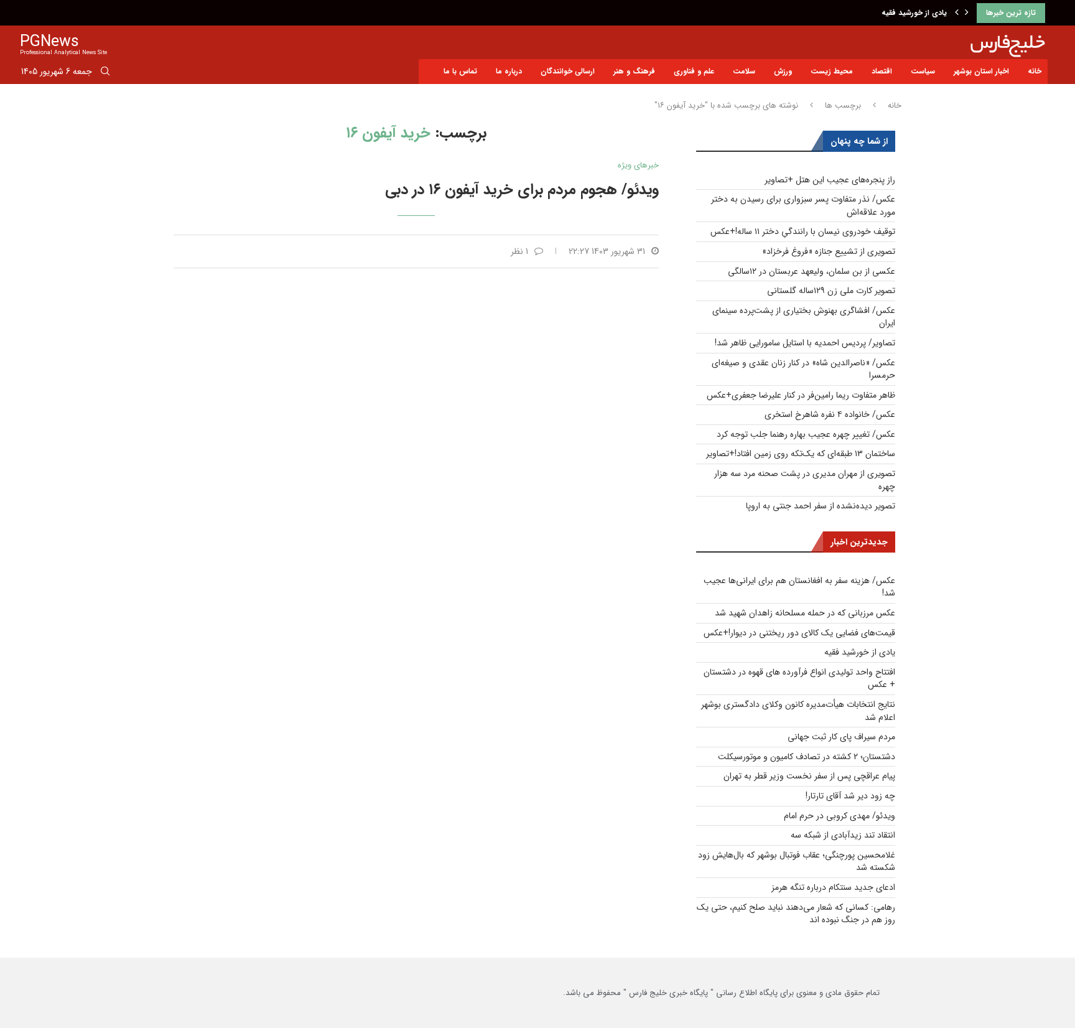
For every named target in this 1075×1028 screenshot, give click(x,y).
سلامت (744, 71)
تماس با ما (460, 71)
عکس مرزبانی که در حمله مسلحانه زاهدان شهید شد (805, 613)
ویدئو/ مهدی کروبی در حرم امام (839, 816)
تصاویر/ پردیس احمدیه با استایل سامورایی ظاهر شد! (805, 343)
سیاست (923, 71)
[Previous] (957, 13)
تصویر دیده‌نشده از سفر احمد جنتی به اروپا (820, 506)
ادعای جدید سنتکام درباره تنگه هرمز (833, 887)
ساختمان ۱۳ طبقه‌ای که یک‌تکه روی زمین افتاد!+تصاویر (800, 453)
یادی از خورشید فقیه (914, 13)
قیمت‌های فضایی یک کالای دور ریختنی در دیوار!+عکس (799, 633)
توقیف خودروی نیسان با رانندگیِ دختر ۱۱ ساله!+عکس (802, 231)
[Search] (105, 73)
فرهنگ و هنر (634, 71)
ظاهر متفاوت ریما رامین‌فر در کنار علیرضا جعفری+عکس (801, 395)
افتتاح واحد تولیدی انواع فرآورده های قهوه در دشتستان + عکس (799, 678)
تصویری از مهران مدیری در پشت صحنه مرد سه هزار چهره (804, 480)
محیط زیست (832, 71)
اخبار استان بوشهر (981, 71)
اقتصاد (882, 71)
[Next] (967, 13)
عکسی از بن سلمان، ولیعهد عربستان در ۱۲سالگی (811, 271)
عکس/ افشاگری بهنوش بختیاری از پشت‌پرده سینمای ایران (803, 317)
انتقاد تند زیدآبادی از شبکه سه (843, 835)
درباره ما (509, 71)
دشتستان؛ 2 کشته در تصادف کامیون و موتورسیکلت (806, 757)
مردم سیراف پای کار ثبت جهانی (841, 737)
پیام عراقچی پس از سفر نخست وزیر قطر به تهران (809, 776)
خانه (1034, 71)
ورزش (783, 71)
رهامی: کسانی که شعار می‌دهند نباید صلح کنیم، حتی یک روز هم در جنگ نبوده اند (796, 913)
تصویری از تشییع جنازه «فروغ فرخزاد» (828, 251)
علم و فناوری (694, 71)
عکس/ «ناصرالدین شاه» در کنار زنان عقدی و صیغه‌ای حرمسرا (803, 369)
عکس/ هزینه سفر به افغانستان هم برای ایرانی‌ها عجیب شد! (799, 587)
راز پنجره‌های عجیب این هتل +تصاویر (830, 180)
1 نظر (519, 251)
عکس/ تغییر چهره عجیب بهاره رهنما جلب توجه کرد (806, 434)
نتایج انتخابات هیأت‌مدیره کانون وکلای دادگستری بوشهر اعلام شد (798, 711)
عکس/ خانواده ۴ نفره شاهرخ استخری (830, 414)
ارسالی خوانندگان (568, 71)
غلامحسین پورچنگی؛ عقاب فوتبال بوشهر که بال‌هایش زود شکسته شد (796, 861)
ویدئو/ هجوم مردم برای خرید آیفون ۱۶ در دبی (522, 190)
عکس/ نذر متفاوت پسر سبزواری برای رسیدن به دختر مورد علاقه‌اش (803, 205)
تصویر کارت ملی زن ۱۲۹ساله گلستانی (831, 290)
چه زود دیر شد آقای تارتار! (850, 796)
